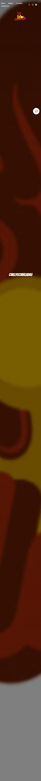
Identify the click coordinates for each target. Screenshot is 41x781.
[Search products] (36, 111)
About (10, 3)
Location (19, 3)
